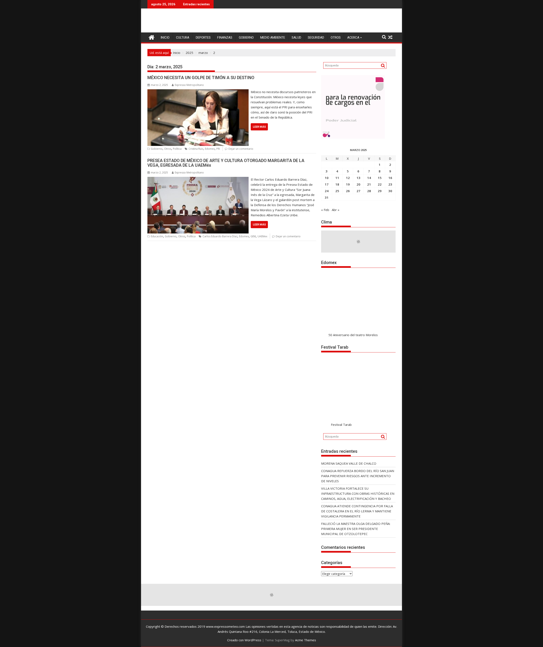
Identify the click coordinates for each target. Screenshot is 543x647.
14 (369, 178)
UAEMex (262, 236)
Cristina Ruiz (196, 149)
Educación (157, 236)
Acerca (353, 37)
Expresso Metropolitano (189, 85)
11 (337, 178)
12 (348, 178)
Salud (296, 37)
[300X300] (353, 137)
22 (380, 184)
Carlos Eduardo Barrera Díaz (220, 236)
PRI (218, 149)
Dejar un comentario (240, 149)
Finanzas (224, 37)
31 (327, 197)
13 (358, 178)
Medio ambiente (272, 37)
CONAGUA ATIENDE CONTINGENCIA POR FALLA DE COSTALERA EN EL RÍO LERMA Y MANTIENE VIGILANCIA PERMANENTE (357, 511)
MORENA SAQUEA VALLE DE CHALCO (348, 463)
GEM (253, 236)
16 (390, 178)
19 (348, 184)
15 (380, 178)
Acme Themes (305, 640)
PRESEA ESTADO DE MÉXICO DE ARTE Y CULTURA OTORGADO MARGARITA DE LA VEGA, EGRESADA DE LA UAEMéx (225, 163)
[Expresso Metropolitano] (151, 36)
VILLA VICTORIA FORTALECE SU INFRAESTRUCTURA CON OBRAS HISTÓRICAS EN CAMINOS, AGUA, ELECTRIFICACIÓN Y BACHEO (357, 493)
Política (177, 149)
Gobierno (246, 37)
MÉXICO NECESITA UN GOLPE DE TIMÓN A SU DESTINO (200, 77)
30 (390, 191)
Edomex (210, 149)
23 (390, 184)
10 (327, 178)
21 (369, 184)
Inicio (165, 37)
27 (358, 191)
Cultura (182, 37)
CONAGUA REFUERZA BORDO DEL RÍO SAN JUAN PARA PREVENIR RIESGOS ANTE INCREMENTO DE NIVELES (357, 476)
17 (327, 184)
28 (369, 191)
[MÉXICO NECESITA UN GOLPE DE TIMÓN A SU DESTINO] (198, 92)
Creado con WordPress (244, 640)
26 (348, 191)
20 (358, 184)
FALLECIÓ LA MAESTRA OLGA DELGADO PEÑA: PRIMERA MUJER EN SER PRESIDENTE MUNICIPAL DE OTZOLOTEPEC (355, 528)
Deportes (203, 37)
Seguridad (316, 37)
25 (337, 191)
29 (380, 191)
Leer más (259, 126)
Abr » (335, 210)
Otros (336, 37)
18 (337, 184)
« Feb (325, 210)
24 (327, 191)
